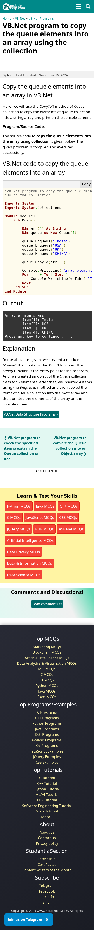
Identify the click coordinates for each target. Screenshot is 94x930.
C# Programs (47, 745)
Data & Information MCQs (29, 563)
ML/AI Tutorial (47, 794)
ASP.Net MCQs (71, 528)
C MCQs (14, 517)
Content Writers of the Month (46, 870)
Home (7, 18)
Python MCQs (19, 506)
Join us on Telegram (25, 919)
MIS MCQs (47, 669)
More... (47, 816)
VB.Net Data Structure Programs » (31, 414)
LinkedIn (47, 896)
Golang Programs (47, 740)
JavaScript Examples (47, 751)
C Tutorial (47, 777)
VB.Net (20, 18)
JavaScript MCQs (40, 517)
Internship (47, 859)
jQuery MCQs (18, 528)
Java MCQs (45, 506)
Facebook (47, 891)
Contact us (47, 837)
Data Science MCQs (23, 574)
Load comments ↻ (47, 603)
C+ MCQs (46, 680)
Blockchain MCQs (47, 652)
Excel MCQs (47, 696)
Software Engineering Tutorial (47, 805)
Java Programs (47, 729)
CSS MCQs (68, 517)
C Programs (47, 712)
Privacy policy (47, 843)
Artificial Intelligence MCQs (30, 540)
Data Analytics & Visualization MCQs (47, 663)
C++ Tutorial (47, 783)
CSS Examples (47, 762)
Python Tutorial (47, 789)
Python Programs (47, 723)
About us (47, 832)
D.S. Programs (47, 734)
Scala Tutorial (47, 811)
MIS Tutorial (47, 800)
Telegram (47, 885)
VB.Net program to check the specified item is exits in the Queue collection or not (22, 448)
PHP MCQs (44, 528)
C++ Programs (47, 717)
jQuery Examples (47, 756)
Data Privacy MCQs (23, 551)
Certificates (47, 864)
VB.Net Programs (41, 18)
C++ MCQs (69, 506)
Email (46, 902)
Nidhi (11, 75)
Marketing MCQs (47, 646)
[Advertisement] (38, 62)
